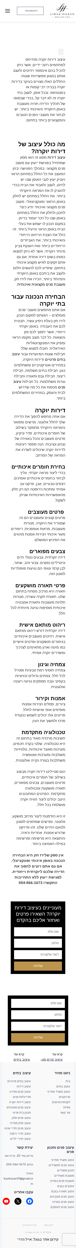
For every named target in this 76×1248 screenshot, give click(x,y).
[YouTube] (6, 1201)
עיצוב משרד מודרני (58, 1091)
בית (68, 1081)
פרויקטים (64, 1096)
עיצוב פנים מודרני (20, 1091)
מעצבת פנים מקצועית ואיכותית (41, 284)
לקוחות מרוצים (61, 1102)
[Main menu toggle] (7, 10)
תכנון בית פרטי (21, 1112)
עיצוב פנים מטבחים (19, 1107)
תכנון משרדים (65, 1170)
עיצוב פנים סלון (21, 1117)
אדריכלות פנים (22, 1096)
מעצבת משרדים (64, 1175)
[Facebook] (29, 1201)
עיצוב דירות (56, 157)
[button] (30, 11)
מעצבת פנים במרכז (62, 1180)
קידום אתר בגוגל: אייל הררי (38, 1239)
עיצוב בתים (63, 1086)
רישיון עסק (49, 1225)
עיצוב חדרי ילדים (20, 1138)
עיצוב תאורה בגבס (62, 1191)
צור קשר (65, 1112)
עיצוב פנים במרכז (63, 1201)
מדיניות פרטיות (29, 1225)
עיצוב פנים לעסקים (62, 1207)
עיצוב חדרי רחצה (20, 1133)
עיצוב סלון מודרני (20, 1123)
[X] (17, 1201)
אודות (66, 1107)
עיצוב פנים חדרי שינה (17, 1128)
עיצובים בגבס (65, 1186)
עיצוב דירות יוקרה (20, 1102)
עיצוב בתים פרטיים (19, 1081)
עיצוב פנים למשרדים (61, 1165)
